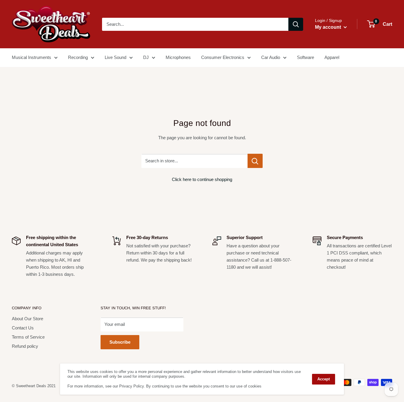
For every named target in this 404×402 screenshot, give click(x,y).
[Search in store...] (255, 161)
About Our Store (27, 318)
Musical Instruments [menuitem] (31, 57)
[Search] (295, 24)
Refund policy (25, 346)
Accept (323, 379)
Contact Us (23, 327)
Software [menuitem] (305, 57)
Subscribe (119, 342)
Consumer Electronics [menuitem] (222, 57)
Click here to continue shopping (202, 179)
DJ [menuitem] (146, 57)
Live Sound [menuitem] (115, 57)
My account (328, 27)
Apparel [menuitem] (331, 57)
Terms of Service (28, 336)
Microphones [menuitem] (178, 57)
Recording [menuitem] (78, 57)
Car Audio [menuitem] (270, 57)
